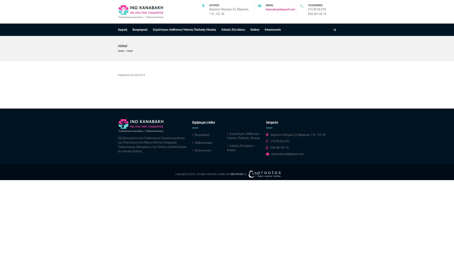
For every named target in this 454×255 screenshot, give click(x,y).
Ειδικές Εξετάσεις (233, 29)
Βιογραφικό (140, 29)
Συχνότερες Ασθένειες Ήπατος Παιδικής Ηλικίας (184, 29)
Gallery (254, 29)
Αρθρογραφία (203, 142)
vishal (130, 51)
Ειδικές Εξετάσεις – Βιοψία (241, 148)
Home (121, 51)
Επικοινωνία (273, 29)
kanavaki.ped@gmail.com (280, 9)
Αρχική (122, 29)
